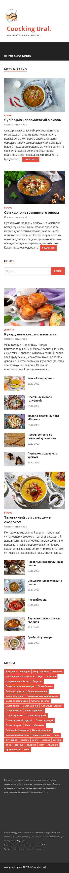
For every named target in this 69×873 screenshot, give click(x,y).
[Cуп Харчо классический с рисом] (34, 96)
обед (8, 744)
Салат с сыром (14, 725)
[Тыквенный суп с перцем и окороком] (34, 509)
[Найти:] (34, 271)
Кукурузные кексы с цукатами (30, 334)
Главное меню (19, 56)
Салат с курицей (44, 720)
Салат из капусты (15, 691)
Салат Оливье (45, 686)
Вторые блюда (41, 671)
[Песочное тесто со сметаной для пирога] (14, 446)
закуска (57, 739)
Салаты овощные (41, 730)
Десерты (9, 330)
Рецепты (37, 681)
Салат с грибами (14, 715)
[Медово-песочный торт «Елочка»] (14, 427)
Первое (8, 115)
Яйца (56, 735)
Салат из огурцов (15, 696)
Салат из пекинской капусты (43, 696)
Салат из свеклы (40, 700)
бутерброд (11, 739)
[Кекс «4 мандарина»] (14, 389)
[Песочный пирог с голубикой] (14, 408)
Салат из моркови (37, 691)
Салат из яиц (12, 705)
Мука (40, 676)
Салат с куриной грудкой (19, 720)
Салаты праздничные (17, 735)
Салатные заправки (51, 705)
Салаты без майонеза (17, 730)
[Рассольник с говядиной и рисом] (14, 573)
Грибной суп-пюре (40, 637)
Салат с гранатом (34, 710)
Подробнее (31, 159)
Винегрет (25, 671)
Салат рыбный (14, 710)
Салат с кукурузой (36, 715)
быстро (25, 739)
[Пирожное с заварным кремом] (14, 465)
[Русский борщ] (14, 611)
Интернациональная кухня (20, 676)
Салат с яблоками (34, 725)
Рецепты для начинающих (20, 686)
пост (41, 744)
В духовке (11, 671)
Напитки (51, 676)
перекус (19, 744)
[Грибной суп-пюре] (14, 649)
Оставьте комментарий (15, 124)
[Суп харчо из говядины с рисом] (34, 189)
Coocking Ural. (29, 29)
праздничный (13, 749)
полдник (31, 744)
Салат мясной (30, 705)
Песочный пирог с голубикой (40, 398)
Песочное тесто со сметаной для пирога (42, 436)
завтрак (46, 739)
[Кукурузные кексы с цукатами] (34, 326)
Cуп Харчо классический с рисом (33, 120)
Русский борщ (37, 599)
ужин (26, 749)
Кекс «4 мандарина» (41, 378)
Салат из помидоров (17, 700)
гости (35, 739)
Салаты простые (41, 735)
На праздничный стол (17, 681)
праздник (53, 744)
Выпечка (57, 671)
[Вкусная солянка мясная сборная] (14, 630)
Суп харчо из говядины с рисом (31, 212)
